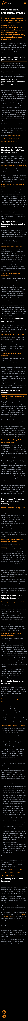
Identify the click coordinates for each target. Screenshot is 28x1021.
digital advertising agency (7, 875)
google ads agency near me (15, 135)
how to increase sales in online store (10, 872)
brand (5, 944)
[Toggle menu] (25, 3)
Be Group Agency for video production (13, 915)
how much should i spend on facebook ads (11, 138)
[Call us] (4, 1016)
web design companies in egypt (9, 141)
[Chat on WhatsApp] (4, 1012)
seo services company (16, 869)
